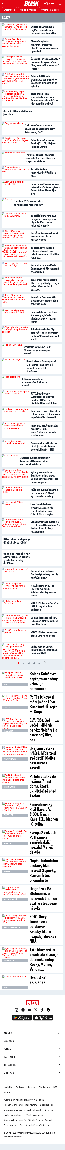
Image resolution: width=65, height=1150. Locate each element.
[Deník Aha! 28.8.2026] (15, 982)
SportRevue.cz (12, 927)
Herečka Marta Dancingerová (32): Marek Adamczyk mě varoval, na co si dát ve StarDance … (41, 366)
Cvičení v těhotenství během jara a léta (17, 112)
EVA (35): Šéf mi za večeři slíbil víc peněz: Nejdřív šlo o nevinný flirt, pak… (44, 729)
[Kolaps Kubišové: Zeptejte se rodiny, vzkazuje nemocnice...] (15, 679)
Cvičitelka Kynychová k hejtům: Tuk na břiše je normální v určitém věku (43, 30)
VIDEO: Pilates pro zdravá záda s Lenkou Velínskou (44, 633)
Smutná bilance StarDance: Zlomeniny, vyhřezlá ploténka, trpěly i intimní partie (44, 317)
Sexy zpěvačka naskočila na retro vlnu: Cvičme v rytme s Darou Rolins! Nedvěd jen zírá (45, 189)
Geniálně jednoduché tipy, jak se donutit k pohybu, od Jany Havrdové (44, 621)
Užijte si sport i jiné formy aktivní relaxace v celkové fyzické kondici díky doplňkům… (16, 558)
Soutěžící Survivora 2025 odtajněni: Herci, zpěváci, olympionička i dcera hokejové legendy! (43, 220)
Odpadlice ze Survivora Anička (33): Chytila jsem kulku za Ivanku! (43, 143)
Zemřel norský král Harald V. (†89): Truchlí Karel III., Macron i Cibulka (44, 814)
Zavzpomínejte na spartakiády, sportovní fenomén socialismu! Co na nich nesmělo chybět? (44, 98)
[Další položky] (61, 9)
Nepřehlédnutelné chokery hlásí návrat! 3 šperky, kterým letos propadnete (44, 870)
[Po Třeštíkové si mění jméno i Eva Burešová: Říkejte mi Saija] (15, 702)
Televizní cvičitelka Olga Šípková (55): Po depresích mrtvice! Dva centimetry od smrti (45, 334)
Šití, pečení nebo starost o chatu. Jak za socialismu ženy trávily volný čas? (40, 128)
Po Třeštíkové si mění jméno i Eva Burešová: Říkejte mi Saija (43, 704)
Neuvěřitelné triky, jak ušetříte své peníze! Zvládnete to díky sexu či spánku (43, 590)
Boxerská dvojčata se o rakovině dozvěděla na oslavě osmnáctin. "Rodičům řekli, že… (45, 252)
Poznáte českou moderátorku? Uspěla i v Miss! (43, 172)
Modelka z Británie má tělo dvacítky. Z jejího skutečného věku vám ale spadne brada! (44, 430)
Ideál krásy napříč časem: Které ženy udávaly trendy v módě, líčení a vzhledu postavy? (45, 284)
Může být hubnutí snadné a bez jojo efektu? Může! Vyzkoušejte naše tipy (44, 493)
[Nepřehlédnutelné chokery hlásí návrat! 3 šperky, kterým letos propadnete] (15, 865)
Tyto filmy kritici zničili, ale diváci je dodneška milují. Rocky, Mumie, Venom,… (44, 959)
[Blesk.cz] (31, 3)
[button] (22, 1018)
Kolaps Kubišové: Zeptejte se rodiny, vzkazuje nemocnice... (44, 681)
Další (45, 663)
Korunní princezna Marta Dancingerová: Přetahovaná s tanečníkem (45, 268)
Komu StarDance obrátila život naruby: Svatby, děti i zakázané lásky (44, 300)
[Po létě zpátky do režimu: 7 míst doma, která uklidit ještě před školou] (15, 781)
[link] (17, 1010)
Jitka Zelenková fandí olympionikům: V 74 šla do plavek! (34, 382)
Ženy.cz (8, 871)
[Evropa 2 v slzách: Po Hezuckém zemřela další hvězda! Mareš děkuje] (15, 837)
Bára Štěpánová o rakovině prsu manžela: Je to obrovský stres (44, 236)
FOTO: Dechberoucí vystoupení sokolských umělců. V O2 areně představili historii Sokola (44, 398)
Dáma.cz (8, 731)
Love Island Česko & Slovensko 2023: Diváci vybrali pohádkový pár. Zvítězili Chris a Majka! (41, 509)
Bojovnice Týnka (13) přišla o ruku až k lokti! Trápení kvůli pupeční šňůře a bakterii (45, 414)
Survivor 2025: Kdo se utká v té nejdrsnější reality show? (28, 203)
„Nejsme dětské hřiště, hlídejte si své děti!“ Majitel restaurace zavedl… (43, 758)
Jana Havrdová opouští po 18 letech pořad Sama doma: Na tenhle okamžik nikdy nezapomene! (45, 526)
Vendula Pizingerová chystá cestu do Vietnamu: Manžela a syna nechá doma (40, 158)
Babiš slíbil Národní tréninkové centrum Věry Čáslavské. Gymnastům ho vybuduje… (44, 81)
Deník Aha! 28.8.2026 (38, 980)
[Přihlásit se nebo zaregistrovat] (60, 3)
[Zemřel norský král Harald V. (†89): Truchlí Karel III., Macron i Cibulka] (15, 809)
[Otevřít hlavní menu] (3, 3)
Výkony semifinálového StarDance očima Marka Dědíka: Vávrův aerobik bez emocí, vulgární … (44, 477)
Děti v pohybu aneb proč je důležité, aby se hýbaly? (16, 540)
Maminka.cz (10, 759)
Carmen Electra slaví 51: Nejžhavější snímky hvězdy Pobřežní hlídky (44, 574)
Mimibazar (9, 787)
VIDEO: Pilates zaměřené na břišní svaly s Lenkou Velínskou (45, 606)
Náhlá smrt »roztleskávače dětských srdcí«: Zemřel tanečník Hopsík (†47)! (44, 446)
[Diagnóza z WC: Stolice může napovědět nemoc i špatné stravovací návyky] (15, 893)
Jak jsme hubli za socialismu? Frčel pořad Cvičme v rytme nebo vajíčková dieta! (35, 461)
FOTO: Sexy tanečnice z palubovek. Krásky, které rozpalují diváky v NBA (43, 928)
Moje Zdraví (10, 899)
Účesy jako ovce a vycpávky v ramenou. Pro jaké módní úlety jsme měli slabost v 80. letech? (45, 63)
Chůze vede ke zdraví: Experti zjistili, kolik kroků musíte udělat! (44, 650)
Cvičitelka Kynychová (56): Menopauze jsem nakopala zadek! (37, 350)
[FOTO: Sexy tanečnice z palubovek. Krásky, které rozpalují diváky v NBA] (15, 921)
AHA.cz (7, 685)
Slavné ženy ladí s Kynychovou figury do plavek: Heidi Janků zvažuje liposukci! (45, 46)
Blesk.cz (8, 708)
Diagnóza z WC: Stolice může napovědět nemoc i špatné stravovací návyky (44, 898)
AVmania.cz (10, 960)
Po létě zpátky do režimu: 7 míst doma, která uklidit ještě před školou (43, 786)
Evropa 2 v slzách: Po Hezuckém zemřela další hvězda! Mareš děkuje (43, 842)
